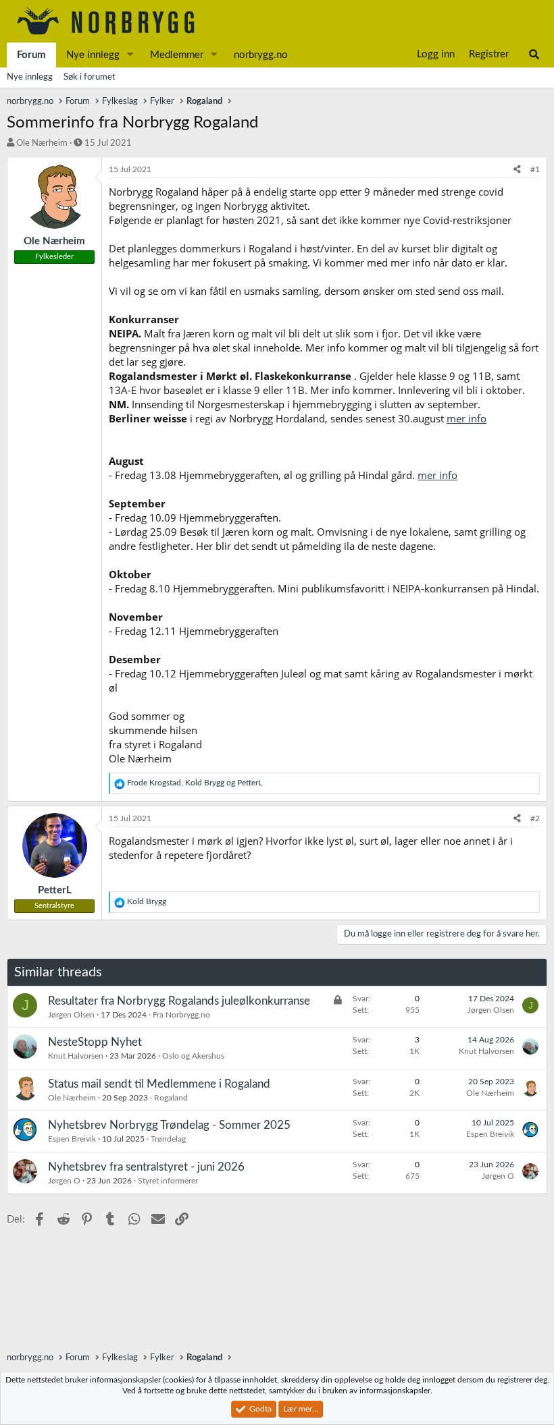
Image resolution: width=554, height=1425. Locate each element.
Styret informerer (168, 1181)
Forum (31, 55)
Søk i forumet (90, 77)
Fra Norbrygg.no (181, 1015)
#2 (535, 818)
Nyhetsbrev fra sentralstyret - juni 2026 (146, 1167)
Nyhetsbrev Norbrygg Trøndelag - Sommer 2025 (169, 1125)
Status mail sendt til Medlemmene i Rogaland (159, 1084)
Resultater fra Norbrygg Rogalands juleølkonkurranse (179, 1001)
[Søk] (534, 54)
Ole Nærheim (42, 143)
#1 (535, 169)
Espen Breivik (72, 1139)
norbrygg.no (261, 55)
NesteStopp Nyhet (95, 1042)
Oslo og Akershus (193, 1056)
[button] (130, 55)
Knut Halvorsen (75, 1056)
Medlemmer (176, 55)
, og (194, 783)
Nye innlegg (93, 55)
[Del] (517, 169)
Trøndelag (168, 1139)
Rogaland (171, 1098)
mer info (466, 418)
